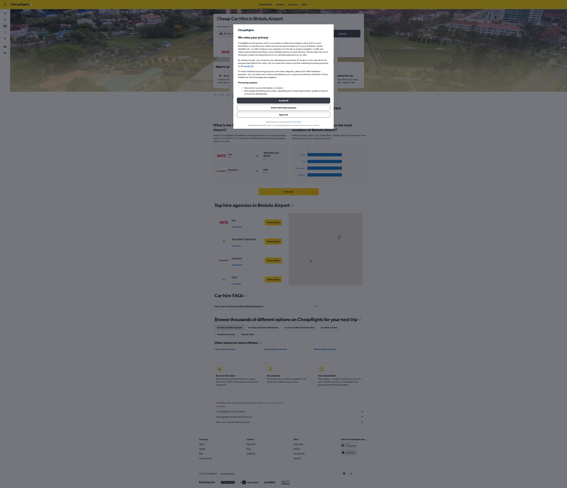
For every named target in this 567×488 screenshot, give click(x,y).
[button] (283, 101)
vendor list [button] (248, 66)
